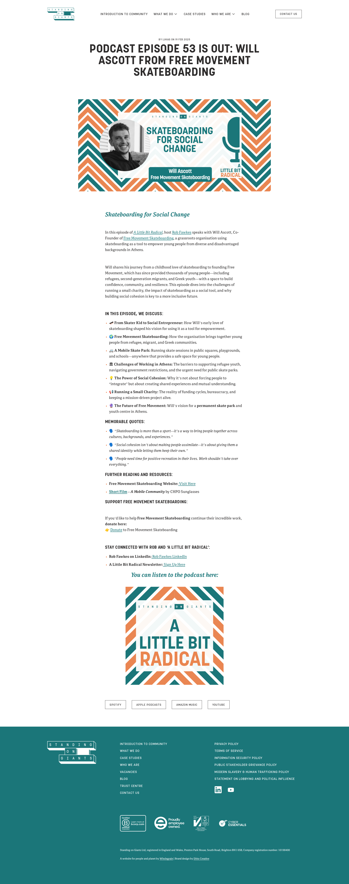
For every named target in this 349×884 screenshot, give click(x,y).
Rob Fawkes (181, 232)
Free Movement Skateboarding (148, 238)
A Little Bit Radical (148, 232)
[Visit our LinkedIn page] (218, 789)
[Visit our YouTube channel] (230, 789)
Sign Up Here (174, 565)
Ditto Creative (201, 858)
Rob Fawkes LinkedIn (169, 557)
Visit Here (187, 484)
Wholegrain (166, 858)
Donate (116, 530)
